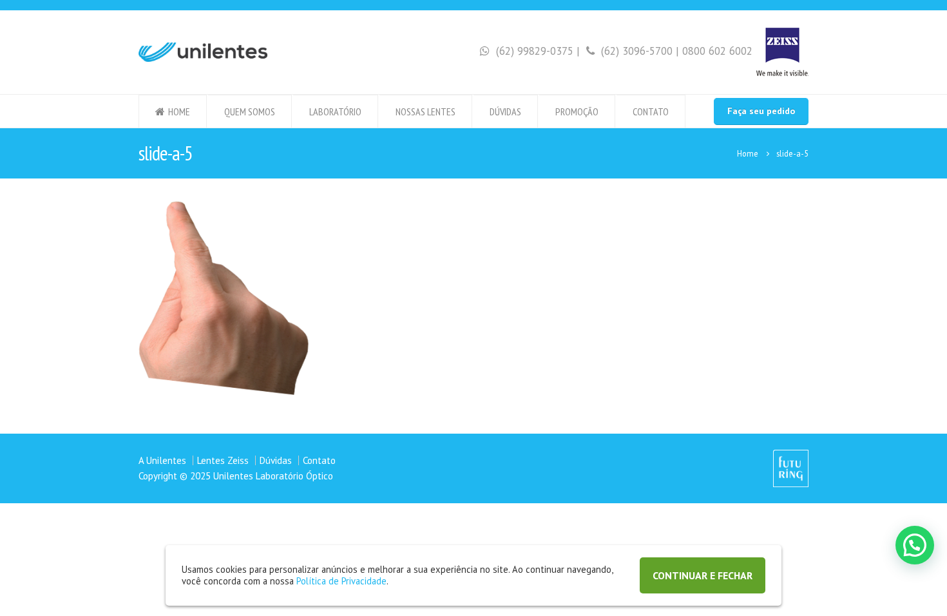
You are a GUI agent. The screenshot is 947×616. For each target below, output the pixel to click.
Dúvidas (505, 111)
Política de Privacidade (341, 581)
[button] (914, 545)
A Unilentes (162, 460)
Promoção (576, 111)
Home (179, 111)
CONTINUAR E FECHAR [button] (702, 575)
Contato (651, 111)
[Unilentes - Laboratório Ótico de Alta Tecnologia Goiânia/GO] (203, 52)
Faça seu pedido (761, 111)
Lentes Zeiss (223, 460)
